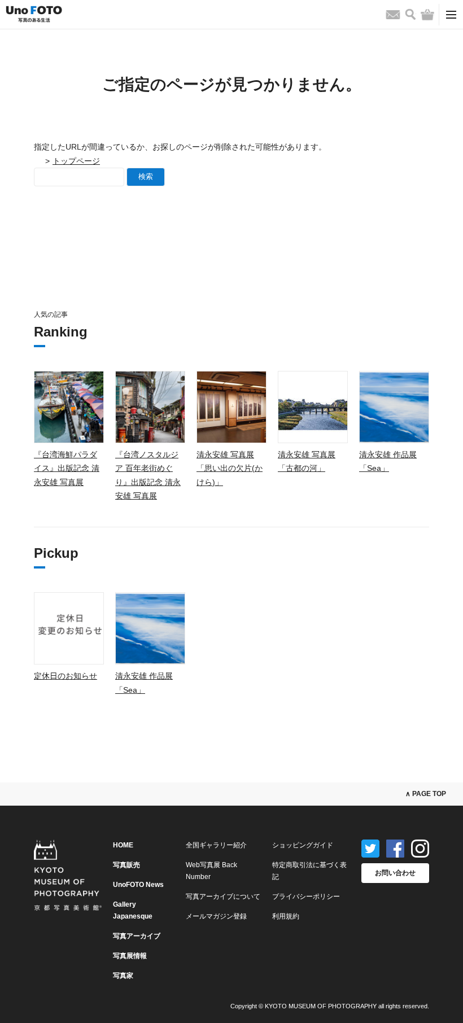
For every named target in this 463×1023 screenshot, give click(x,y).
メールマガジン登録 (216, 916)
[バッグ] (427, 14)
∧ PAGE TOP (425, 794)
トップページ (76, 160)
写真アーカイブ (136, 936)
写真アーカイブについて (223, 896)
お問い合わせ (395, 873)
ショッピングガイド (302, 845)
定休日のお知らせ (65, 675)
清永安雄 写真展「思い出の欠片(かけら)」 (229, 468)
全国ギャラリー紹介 (216, 845)
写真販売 (126, 865)
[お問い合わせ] (393, 14)
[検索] (410, 14)
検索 (145, 176)
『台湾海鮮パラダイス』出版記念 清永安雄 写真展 (66, 468)
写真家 (123, 976)
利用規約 (285, 916)
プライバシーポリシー (306, 896)
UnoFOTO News (138, 885)
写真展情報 (130, 956)
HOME (123, 845)
